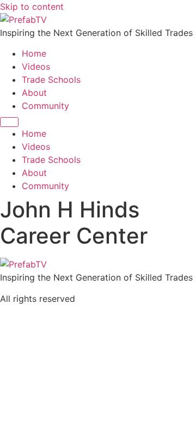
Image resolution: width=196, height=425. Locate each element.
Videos (36, 66)
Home (34, 53)
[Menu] (9, 122)
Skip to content (32, 6)
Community (45, 105)
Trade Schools (51, 79)
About (34, 92)
